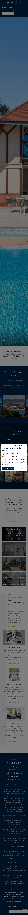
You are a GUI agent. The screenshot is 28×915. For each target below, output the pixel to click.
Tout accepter (8, 468)
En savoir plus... (5, 464)
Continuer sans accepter (19, 445)
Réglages (19, 468)
